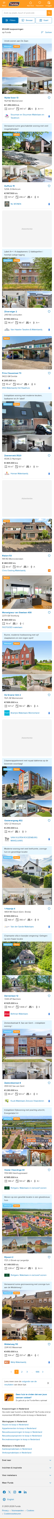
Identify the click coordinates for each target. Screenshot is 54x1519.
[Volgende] (43, 1372)
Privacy (5, 1510)
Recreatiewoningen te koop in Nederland (21, 1439)
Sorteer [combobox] (48, 32)
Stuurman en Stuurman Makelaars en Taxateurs (27, 116)
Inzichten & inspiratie (12, 1467)
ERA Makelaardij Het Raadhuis (16, 388)
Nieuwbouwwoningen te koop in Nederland (22, 1432)
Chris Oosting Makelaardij (14, 570)
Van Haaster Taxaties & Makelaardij (26, 329)
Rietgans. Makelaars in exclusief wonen (29, 1188)
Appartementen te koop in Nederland (19, 1428)
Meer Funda (7, 1482)
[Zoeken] (49, 13)
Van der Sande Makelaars (22, 926)
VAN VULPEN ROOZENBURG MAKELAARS (24, 839)
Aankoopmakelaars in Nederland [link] (17, 1449)
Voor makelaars (9, 1475)
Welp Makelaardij (18, 1362)
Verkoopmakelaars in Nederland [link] (16, 1452)
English (10, 1499)
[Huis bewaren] (49, 97)
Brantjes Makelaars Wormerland (25, 713)
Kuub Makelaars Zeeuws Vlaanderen (27, 1101)
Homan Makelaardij (19, 473)
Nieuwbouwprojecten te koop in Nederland (22, 1435)
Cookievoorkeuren (12, 1513)
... (32, 1372)
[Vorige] (11, 1372)
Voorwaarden (18, 1510)
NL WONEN (16, 204)
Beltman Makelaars (19, 1014)
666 (37, 1372)
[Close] (48, 1383)
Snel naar (6, 1460)
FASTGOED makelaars (12, 627)
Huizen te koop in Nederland (15, 1424)
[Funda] (17, 4)
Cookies (30, 1510)
